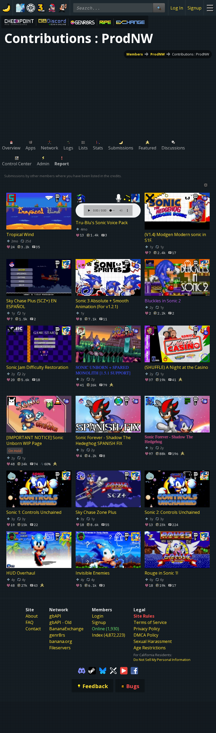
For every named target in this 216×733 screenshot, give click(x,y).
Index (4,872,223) (108, 635)
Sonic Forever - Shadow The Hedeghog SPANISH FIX (103, 440)
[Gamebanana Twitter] (113, 670)
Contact (33, 629)
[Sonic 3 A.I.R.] (41, 8)
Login (97, 616)
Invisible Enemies (93, 573)
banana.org (60, 641)
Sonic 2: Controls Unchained (172, 512)
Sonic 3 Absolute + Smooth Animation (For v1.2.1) (102, 303)
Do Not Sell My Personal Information (162, 659)
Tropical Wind (20, 234)
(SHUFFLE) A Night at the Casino (176, 367)
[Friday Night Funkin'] (52, 8)
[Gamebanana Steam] (92, 670)
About (32, 616)
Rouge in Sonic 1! (161, 573)
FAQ (29, 622)
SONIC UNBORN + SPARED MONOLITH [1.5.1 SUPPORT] (103, 369)
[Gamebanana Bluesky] (103, 670)
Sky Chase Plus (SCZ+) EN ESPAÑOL (31, 303)
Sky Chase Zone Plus (96, 512)
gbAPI (55, 616)
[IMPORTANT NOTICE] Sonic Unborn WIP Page (34, 440)
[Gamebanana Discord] (81, 670)
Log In (176, 8)
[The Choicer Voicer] (20, 8)
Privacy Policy (147, 629)
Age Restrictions (150, 648)
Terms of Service (150, 622)
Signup (195, 8)
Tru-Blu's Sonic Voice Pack (102, 222)
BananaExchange (66, 629)
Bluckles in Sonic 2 (163, 301)
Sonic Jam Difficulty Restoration (37, 367)
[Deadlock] (31, 8)
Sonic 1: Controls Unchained (33, 512)
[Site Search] (159, 7)
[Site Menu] (210, 8)
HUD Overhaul (20, 573)
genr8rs (57, 635)
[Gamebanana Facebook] (134, 670)
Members (134, 54)
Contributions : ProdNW (190, 54)
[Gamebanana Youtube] (124, 670)
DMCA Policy (146, 635)
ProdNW (157, 54)
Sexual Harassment (153, 641)
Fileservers (60, 648)
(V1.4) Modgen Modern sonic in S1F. (175, 237)
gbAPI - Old (60, 622)
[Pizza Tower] (62, 8)
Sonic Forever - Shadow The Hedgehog (169, 439)
